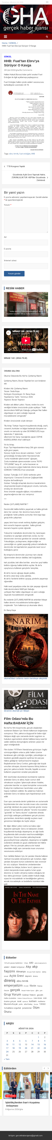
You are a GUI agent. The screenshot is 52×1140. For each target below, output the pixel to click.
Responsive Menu (47, 2)
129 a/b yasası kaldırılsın (13, 963)
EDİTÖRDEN (10, 1096)
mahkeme (41, 1001)
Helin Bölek (38, 998)
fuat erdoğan (25, 154)
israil (19, 1001)
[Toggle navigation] (5, 37)
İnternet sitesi (10, 260)
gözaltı (40, 995)
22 (38, 1048)
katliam (33, 1001)
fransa (39, 986)
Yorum (7, 205)
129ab (26, 963)
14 (32, 1044)
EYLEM (26, 986)
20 (26, 1048)
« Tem (6, 1059)
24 (7, 1052)
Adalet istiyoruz (18, 967)
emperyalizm (13, 985)
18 (13, 1048)
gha (17, 70)
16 (45, 1044)
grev (41, 990)
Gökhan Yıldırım (29, 995)
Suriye (36, 1004)
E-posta (7, 249)
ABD (31, 963)
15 (38, 1044)
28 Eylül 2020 (9, 70)
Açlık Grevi (16, 975)
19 (20, 1048)
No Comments (26, 70)
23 (45, 1048)
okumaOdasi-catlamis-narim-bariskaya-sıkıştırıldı (25, 678)
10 (7, 1044)
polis (21, 1004)
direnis (35, 976)
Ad (5, 237)
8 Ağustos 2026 (12, 1109)
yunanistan (27, 1008)
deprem (28, 976)
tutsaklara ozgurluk (12, 1008)
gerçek (15, 990)
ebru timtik (14, 154)
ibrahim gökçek (10, 1001)
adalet (6, 967)
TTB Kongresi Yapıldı (16, 166)
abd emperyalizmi (41, 963)
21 (32, 1048)
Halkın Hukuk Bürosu (24, 998)
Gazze (6, 990)
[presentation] (44, 1068)
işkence (25, 1001)
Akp (28, 966)
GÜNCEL (7, 57)
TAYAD (42, 1004)
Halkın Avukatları (10, 998)
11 (13, 1044)
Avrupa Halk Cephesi (34, 972)
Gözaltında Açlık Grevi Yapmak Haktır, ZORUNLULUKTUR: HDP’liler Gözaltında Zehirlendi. (28, 177)
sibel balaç (28, 1004)
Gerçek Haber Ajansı (27, 990)
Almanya (21, 971)
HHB (33, 154)
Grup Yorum (12, 994)
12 (20, 1044)
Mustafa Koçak (11, 1004)
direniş (9, 980)
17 (7, 1048)
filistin (33, 985)
